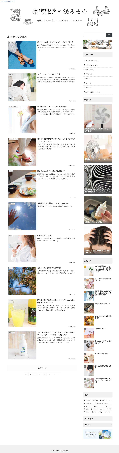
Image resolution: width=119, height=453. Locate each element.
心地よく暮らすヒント (92, 92)
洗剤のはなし (89, 70)
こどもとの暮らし (91, 65)
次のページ (42, 368)
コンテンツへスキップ (7, 1)
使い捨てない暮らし (92, 61)
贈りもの (88, 87)
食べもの (88, 83)
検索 (109, 34)
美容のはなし (89, 74)
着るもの (88, 79)
